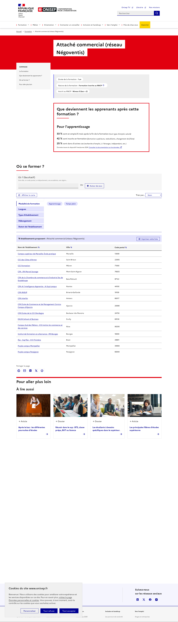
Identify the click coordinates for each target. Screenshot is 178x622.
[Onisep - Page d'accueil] (47, 9)
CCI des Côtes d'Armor (27, 259)
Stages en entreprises (142, 617)
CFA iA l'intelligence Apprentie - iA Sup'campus (37, 286)
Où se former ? (24, 80)
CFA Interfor (23, 298)
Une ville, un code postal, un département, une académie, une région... (42, 180)
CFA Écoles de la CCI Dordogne (31, 313)
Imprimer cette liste (149, 239)
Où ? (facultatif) (26, 177)
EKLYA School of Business (28, 319)
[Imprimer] (18, 370)
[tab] (30, 203)
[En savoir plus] (103, 85)
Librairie (139, 7)
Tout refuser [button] (49, 610)
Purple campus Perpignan (28, 351)
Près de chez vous (131, 25)
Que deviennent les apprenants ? (30, 75)
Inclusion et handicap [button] (92, 25)
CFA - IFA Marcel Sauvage (28, 271)
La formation (23, 71)
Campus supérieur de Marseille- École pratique (37, 253)
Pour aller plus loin (25, 84)
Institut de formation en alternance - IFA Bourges (38, 334)
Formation (28, 31)
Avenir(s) (145, 25)
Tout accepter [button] (69, 610)
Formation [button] (22, 25)
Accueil (19, 31)
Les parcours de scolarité (114, 617)
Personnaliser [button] (29, 610)
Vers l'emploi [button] (112, 25)
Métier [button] (35, 25)
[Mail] (24, 370)
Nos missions (154, 7)
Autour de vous (96, 186)
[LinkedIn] (30, 370)
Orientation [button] (49, 25)
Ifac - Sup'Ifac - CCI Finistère (29, 340)
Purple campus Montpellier (29, 346)
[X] (36, 370)
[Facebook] (42, 370)
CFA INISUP (22, 292)
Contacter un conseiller (70, 25)
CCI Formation (24, 265)
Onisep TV (126, 7)
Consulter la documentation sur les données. (104, 147)
